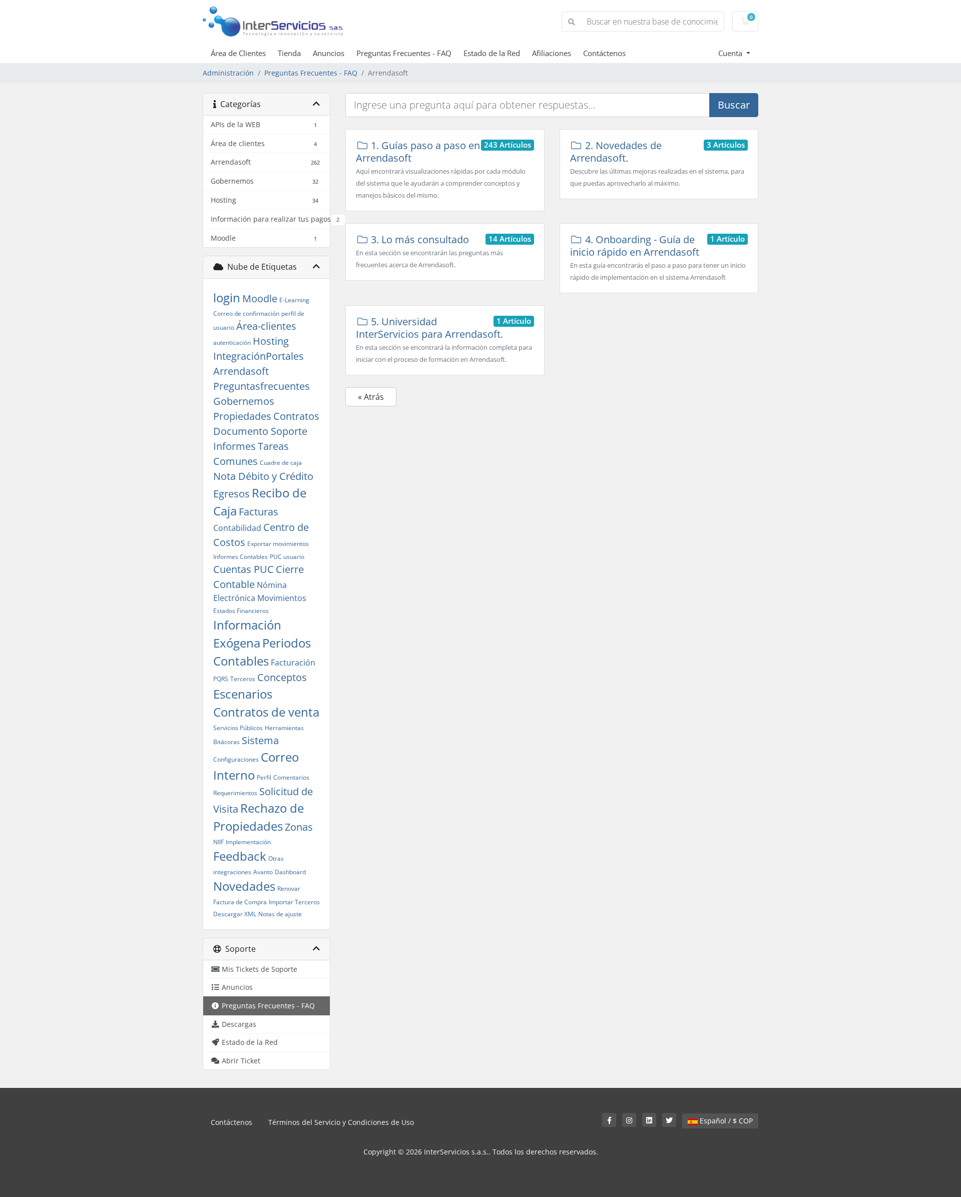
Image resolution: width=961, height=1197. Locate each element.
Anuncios (328, 53)
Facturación (293, 662)
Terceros (242, 679)
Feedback (239, 856)
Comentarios (291, 777)
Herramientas (284, 728)
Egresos (231, 493)
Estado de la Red (491, 53)
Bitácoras (226, 742)
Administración (228, 73)
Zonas (299, 827)
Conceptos (282, 677)
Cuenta (731, 53)
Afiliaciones (551, 53)
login (226, 297)
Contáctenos (604, 53)
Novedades (244, 886)
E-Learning (294, 300)
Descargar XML (234, 914)
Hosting (271, 341)
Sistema (260, 740)
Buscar (734, 105)
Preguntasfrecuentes (261, 386)
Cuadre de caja (281, 462)
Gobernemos (243, 401)
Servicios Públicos (238, 728)
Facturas (258, 511)
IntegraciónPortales (258, 356)
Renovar (288, 888)
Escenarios (242, 694)
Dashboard (290, 872)
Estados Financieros (241, 611)
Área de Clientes (238, 53)
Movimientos (281, 598)
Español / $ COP (725, 1120)
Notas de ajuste (280, 914)
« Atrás (371, 396)
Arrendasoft (241, 371)
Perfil (264, 777)
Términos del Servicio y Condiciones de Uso (341, 1122)
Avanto (263, 872)
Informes (234, 446)
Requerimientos (235, 793)
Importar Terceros (294, 902)
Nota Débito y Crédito (263, 476)
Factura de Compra (240, 902)
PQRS (220, 679)
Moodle (259, 298)
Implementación (248, 842)
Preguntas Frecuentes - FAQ (403, 53)
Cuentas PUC (243, 569)
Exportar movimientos (278, 543)
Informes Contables (240, 556)
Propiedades (242, 416)
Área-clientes (266, 326)
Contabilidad (237, 527)
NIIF (218, 842)
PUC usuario (287, 556)
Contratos (296, 416)
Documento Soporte (260, 431)
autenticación (232, 342)
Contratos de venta (266, 712)
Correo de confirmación (246, 313)
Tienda (289, 53)
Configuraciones (236, 759)
